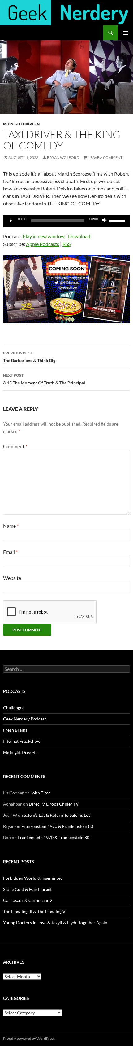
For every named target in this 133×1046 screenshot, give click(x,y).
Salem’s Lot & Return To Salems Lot (57, 815)
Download (79, 236)
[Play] (11, 221)
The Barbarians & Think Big (29, 357)
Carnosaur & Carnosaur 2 (27, 900)
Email (10, 552)
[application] (66, 221)
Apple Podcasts (42, 244)
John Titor (40, 792)
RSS (66, 244)
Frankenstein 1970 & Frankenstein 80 (57, 826)
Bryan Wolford (63, 157)
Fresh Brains (15, 730)
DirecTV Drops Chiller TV (54, 804)
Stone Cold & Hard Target (27, 889)
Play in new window (44, 236)
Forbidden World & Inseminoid (33, 878)
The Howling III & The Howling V (34, 911)
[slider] (118, 220)
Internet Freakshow (22, 741)
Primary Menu (125, 32)
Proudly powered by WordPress (29, 1038)
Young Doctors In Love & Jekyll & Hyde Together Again (55, 922)
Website (12, 578)
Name (11, 526)
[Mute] (104, 221)
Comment (15, 446)
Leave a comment (105, 157)
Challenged (14, 707)
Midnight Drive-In (21, 123)
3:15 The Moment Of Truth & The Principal (44, 379)
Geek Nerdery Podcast (24, 718)
